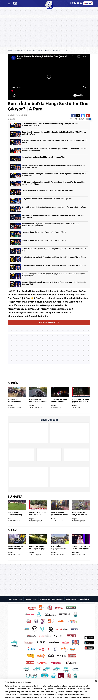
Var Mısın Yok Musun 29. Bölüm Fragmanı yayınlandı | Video (81, 547)
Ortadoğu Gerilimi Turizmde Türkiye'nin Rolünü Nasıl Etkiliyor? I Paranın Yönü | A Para (54, 141)
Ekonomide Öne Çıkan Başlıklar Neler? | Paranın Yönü (43, 157)
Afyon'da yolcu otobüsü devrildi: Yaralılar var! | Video (16, 400)
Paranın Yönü (20, 51)
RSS (20, 599)
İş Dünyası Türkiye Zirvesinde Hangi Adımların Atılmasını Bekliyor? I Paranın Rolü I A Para (53, 216)
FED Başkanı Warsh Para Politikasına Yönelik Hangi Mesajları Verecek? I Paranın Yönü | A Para (51, 125)
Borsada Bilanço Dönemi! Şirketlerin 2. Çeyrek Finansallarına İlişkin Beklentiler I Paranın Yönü (54, 275)
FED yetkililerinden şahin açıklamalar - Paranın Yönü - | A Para (47, 199)
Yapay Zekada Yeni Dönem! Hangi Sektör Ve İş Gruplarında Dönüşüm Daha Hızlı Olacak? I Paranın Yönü (54, 150)
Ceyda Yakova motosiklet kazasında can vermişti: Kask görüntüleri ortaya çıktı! (38, 400)
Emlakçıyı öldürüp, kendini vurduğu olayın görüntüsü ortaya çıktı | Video (15, 547)
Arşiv (35, 599)
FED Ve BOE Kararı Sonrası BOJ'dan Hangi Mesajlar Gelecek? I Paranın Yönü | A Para (54, 250)
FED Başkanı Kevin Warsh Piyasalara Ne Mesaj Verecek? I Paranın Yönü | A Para (54, 257)
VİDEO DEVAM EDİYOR (49, 322)
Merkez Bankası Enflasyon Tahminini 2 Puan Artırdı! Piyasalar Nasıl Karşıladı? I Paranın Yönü (54, 175)
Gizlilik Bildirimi (71, 599)
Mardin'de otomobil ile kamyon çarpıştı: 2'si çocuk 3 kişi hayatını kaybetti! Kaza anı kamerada (37, 547)
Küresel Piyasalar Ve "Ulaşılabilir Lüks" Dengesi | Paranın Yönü (47, 190)
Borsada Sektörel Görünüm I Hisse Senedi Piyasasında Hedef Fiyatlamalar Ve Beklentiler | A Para (53, 166)
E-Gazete (28, 599)
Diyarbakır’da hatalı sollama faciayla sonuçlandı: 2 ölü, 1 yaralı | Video (59, 400)
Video (10, 51)
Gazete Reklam (45, 599)
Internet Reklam (57, 599)
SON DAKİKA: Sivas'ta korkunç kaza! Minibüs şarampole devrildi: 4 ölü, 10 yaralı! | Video (38, 514)
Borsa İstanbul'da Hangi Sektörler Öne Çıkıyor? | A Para (47, 51)
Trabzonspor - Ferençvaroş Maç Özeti (15, 514)
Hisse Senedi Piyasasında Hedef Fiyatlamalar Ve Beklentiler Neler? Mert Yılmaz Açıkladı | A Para (54, 133)
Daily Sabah (13, 599)
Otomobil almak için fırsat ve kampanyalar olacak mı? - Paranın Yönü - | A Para (54, 207)
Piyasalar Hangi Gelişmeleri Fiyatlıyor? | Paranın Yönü (44, 232)
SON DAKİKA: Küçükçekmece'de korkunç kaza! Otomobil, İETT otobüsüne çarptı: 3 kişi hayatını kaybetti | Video (59, 547)
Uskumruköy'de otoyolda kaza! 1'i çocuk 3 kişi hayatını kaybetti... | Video (80, 514)
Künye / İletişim (84, 599)
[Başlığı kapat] (96, 681)
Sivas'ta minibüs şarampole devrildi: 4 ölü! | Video (59, 514)
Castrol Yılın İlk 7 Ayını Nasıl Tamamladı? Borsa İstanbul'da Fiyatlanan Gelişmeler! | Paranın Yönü (50, 225)
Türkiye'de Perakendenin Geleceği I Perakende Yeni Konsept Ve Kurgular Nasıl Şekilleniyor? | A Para (54, 183)
